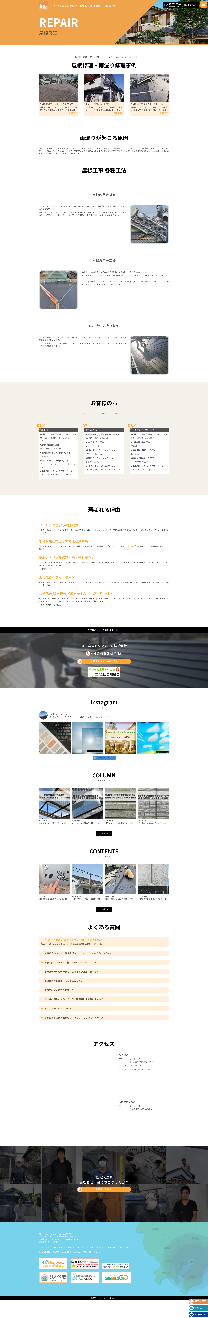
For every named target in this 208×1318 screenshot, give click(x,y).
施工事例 (73, 6)
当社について (109, 6)
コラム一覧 (104, 833)
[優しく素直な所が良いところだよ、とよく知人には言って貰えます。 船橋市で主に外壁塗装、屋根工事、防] (153, 738)
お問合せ (77, 1252)
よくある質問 (111, 1247)
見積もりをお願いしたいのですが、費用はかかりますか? (73, 939)
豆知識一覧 (104, 909)
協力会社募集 (66, 1252)
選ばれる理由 (63, 6)
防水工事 (71, 1247)
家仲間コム (78, 546)
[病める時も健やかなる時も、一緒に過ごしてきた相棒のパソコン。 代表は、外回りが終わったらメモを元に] (55, 738)
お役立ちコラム (96, 6)
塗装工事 (62, 1247)
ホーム (52, 6)
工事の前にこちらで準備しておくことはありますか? (71, 962)
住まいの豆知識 (44, 1252)
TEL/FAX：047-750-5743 (50, 1241)
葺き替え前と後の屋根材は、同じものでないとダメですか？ (75, 1017)
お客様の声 (83, 6)
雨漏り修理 (87, 1252)
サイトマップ (98, 1252)
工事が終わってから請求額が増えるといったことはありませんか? (77, 953)
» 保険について (45, 568)
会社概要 (56, 1252)
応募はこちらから (104, 1189)
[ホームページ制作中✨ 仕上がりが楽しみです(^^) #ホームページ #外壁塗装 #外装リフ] (120, 738)
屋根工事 (80, 1247)
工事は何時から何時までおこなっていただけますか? (71, 971)
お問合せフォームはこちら (104, 661)
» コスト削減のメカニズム (50, 605)
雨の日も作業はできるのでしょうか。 (63, 980)
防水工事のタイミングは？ (58, 1008)
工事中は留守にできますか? (58, 990)
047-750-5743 (106, 653)
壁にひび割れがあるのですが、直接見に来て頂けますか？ (74, 999)
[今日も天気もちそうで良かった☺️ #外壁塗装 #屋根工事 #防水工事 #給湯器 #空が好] (88, 738)
